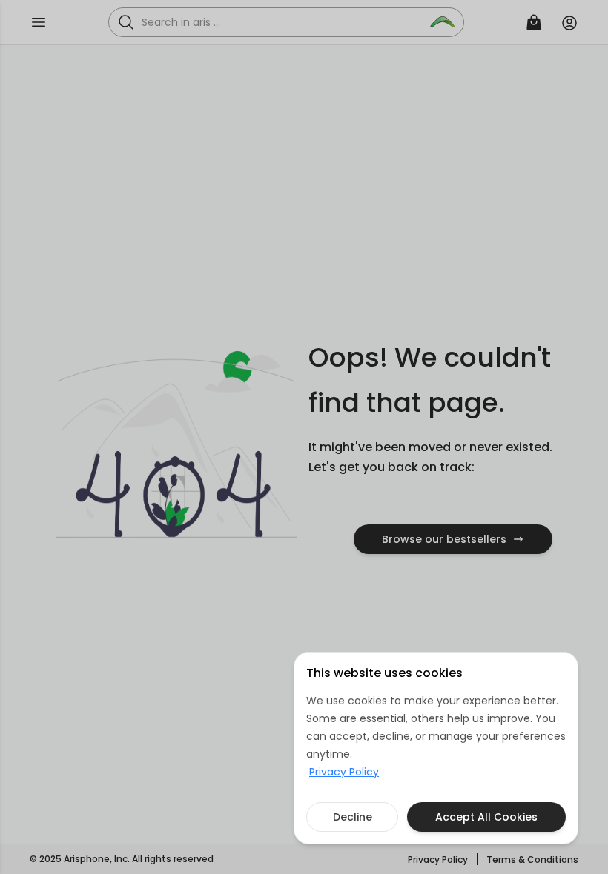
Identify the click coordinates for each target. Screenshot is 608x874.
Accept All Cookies (486, 817)
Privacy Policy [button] (344, 771)
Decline (352, 817)
